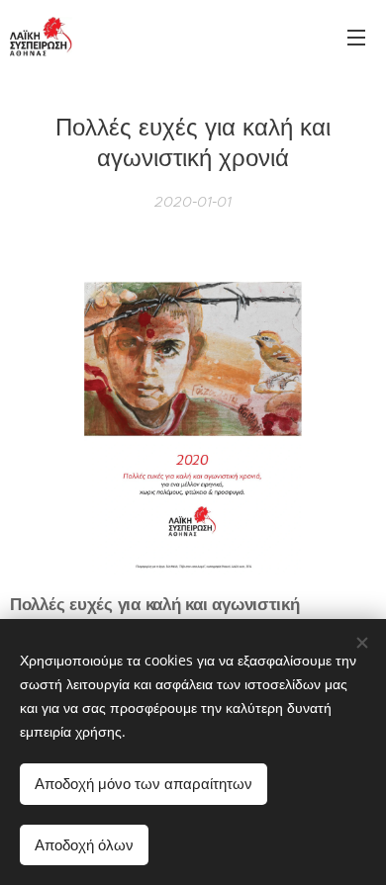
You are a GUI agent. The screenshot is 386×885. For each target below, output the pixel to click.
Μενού (356, 36)
